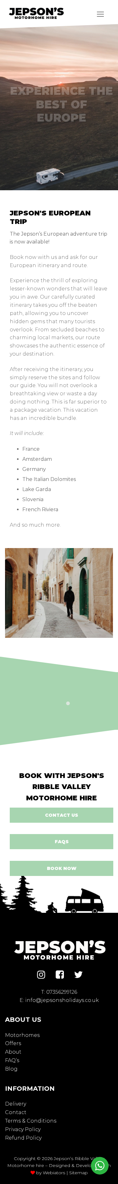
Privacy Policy (23, 1129)
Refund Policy (23, 1138)
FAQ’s (12, 1060)
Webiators (54, 1172)
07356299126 (61, 992)
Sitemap (78, 1172)
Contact (15, 1112)
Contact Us (61, 815)
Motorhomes (22, 1035)
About (13, 1052)
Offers (13, 1043)
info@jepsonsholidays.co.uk (62, 1000)
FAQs (62, 841)
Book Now (61, 868)
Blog (11, 1069)
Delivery (15, 1104)
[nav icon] (100, 14)
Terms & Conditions (30, 1121)
